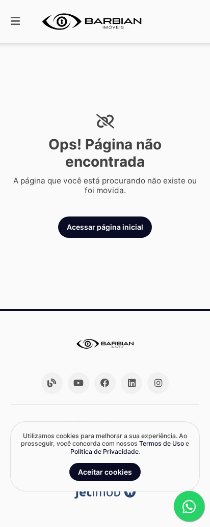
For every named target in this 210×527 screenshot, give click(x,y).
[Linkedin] (131, 383)
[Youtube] (78, 383)
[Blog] (52, 383)
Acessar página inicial (105, 227)
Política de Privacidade (104, 451)
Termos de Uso (161, 443)
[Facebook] (105, 383)
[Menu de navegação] (15, 21)
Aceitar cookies (105, 472)
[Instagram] (158, 383)
